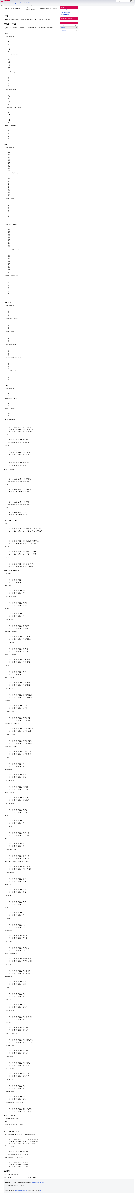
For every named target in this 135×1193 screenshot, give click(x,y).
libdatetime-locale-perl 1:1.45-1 (38, 1182)
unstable (63, 30)
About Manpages (14, 3)
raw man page (65, 14)
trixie (62, 25)
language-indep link (66, 10)
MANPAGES (6, 0)
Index (6, 3)
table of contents (66, 18)
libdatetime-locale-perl (14, 5)
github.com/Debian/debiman (21, 1190)
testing (6, 5)
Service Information (29, 3)
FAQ (21, 3)
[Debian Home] (2, 3)
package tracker (65, 12)
